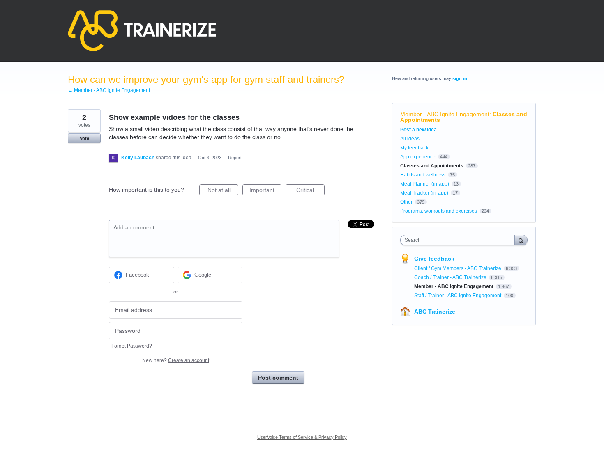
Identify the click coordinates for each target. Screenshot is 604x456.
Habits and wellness (422, 175)
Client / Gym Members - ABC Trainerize (458, 268)
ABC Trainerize (434, 311)
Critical (310, 191)
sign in (459, 78)
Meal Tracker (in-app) (424, 193)
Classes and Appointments (431, 166)
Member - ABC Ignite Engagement (444, 114)
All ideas (410, 139)
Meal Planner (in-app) (424, 184)
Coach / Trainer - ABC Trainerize (451, 277)
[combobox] (459, 240)
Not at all (222, 191)
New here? (175, 360)
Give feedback (434, 258)
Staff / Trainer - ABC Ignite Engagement (458, 295)
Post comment (278, 377)
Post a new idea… (421, 130)
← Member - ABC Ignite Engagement (109, 90)
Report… (237, 157)
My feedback (414, 148)
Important (265, 191)
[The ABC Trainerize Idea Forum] (142, 30)
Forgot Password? (131, 346)
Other (406, 202)
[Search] (521, 240)
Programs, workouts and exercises (438, 211)
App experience (418, 157)
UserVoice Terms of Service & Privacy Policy (302, 437)
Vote (84, 138)
